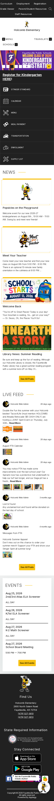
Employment (23, 3)
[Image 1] (3, 66)
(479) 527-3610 (26, 713)
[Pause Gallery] (49, 66)
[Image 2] (7, 66)
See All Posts (27, 379)
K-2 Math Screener (18, 630)
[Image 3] (12, 66)
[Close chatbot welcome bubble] (13, 776)
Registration (40, 3)
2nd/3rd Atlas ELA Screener (24, 596)
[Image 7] (28, 66)
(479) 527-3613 (25, 717)
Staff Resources (23, 14)
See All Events (27, 663)
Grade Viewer (7, 9)
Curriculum (6, 3)
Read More (15, 423)
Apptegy (32, 797)
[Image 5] (20, 66)
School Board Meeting (20, 647)
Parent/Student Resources (33, 9)
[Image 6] (24, 66)
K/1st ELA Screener (18, 613)
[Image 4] (16, 66)
